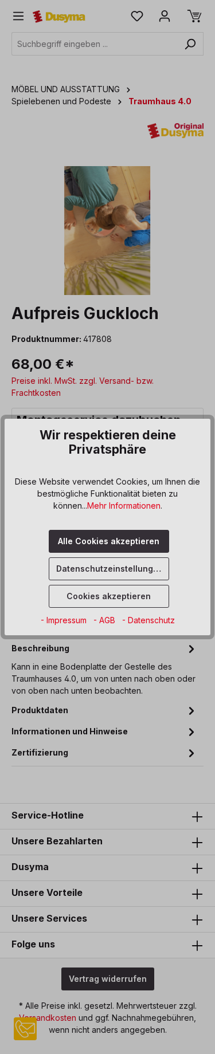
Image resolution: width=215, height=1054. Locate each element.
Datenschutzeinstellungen (109, 568)
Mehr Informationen (124, 505)
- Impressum (65, 620)
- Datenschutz (148, 620)
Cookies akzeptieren (109, 596)
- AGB (105, 620)
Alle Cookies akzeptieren (108, 541)
